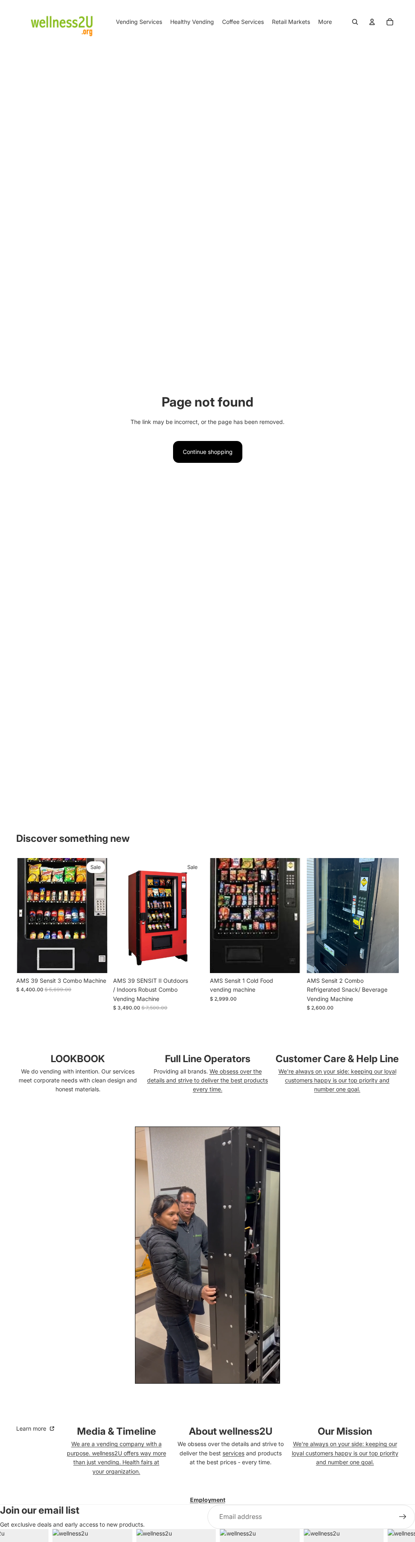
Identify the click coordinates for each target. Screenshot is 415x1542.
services (233, 1453)
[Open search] (355, 22)
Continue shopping (208, 451)
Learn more (32, 1428)
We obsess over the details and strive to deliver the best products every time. (207, 1080)
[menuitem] (325, 22)
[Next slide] (199, 915)
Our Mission (345, 1431)
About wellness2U (230, 1431)
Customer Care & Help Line (337, 1059)
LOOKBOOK (78, 1059)
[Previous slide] (119, 915)
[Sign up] (402, 1516)
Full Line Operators (207, 1059)
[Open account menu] (372, 22)
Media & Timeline (116, 1431)
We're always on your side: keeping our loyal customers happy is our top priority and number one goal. (337, 1080)
